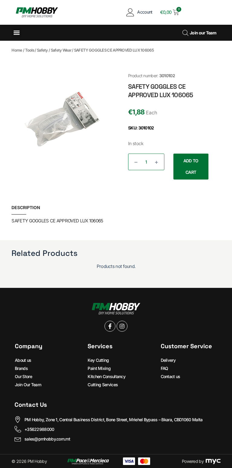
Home (16, 50)
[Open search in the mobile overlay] (184, 33)
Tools (29, 50)
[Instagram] (122, 326)
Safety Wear (61, 50)
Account (144, 11)
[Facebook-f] (110, 326)
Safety (42, 50)
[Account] (130, 12)
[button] (16, 33)
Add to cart (190, 166)
